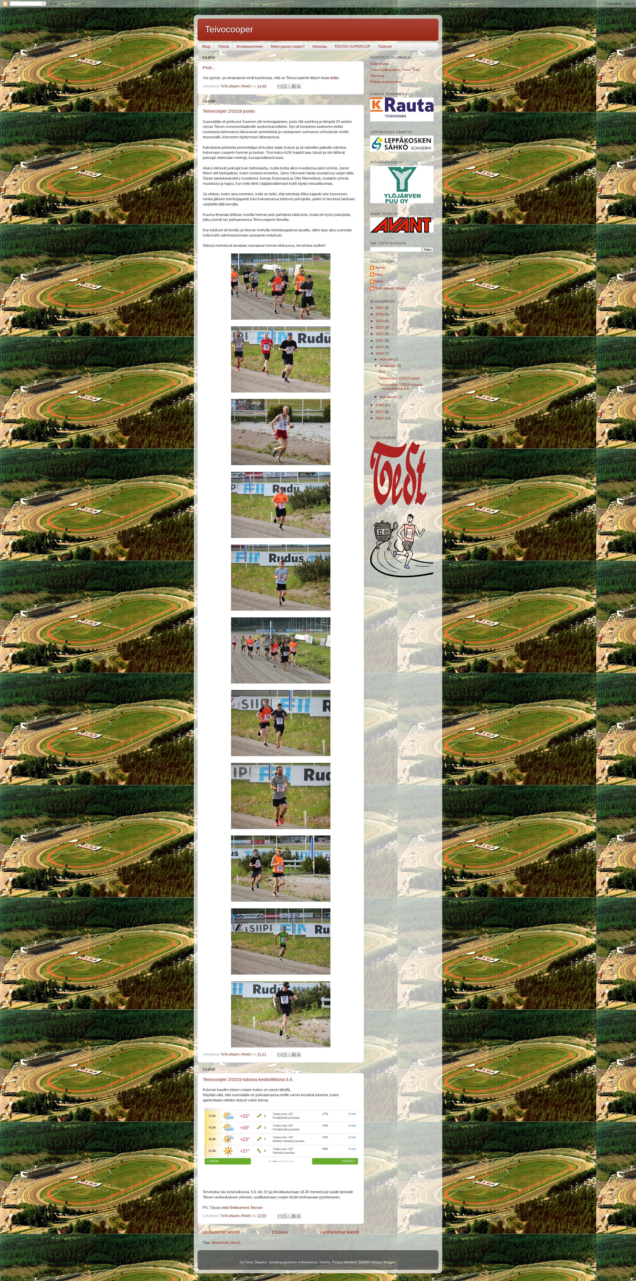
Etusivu (280, 1232)
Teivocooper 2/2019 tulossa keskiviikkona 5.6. (248, 1079)
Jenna (380, 267)
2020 (380, 347)
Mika (379, 274)
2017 (380, 412)
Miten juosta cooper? (288, 46)
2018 (380, 405)
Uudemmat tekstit (221, 1232)
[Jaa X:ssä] (289, 86)
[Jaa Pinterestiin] (298, 86)
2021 (380, 341)
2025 (380, 314)
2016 (380, 418)
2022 (380, 334)
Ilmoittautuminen (250, 46)
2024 (380, 321)
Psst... (209, 67)
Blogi (206, 46)
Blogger (389, 1262)
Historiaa (319, 46)
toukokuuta (389, 397)
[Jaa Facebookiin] (293, 86)
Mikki (379, 281)
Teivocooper (229, 29)
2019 (380, 353)
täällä (334, 78)
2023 (380, 327)
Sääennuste (379, 64)
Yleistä (223, 46)
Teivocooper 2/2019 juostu (229, 111)
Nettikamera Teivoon (246, 1208)
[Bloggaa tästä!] (284, 86)
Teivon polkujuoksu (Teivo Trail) (395, 70)
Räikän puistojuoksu (386, 82)
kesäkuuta (388, 366)
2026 (380, 308)
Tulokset (385, 46)
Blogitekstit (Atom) (226, 1242)
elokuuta (387, 359)
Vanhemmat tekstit (339, 1232)
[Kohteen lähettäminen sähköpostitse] (279, 86)
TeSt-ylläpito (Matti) (390, 288)
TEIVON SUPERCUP (352, 46)
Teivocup (377, 76)
